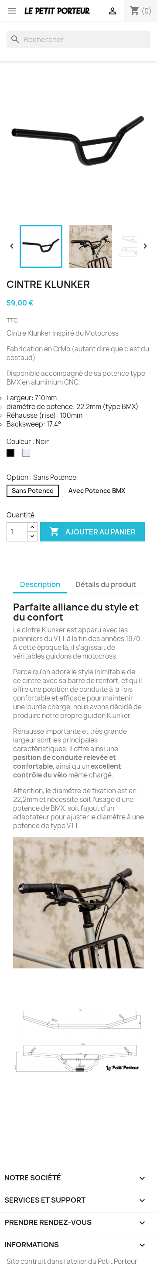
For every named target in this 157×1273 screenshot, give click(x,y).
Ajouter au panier (92, 531)
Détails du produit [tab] (105, 584)
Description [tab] (40, 584)
